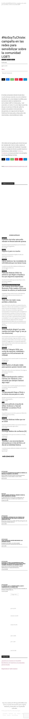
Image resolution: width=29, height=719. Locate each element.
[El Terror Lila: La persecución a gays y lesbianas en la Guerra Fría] (14, 577)
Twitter (20, 151)
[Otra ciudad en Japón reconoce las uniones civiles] (14, 531)
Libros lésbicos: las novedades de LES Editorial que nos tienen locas (14, 262)
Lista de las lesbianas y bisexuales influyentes (11, 284)
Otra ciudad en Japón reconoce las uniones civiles (12, 541)
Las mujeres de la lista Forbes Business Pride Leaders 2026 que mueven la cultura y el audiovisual (14, 288)
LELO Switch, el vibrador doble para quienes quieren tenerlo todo (14, 366)
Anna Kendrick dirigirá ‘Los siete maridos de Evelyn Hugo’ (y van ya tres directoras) (14, 331)
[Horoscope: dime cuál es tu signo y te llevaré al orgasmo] (5, 614)
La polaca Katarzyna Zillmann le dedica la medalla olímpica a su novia (14, 473)
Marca (3, 69)
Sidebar (13, 59)
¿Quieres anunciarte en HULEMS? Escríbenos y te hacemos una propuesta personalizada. (13, 662)
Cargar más (14, 594)
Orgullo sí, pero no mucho (11, 251)
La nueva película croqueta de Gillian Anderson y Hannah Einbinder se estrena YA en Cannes (12, 407)
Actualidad (6, 3)
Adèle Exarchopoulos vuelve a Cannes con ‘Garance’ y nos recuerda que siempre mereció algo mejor (13, 379)
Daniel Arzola (17, 166)
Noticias (8, 59)
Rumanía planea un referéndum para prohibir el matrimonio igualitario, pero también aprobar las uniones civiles (13, 563)
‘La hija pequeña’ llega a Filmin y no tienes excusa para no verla (13, 393)
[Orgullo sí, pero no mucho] (5, 641)
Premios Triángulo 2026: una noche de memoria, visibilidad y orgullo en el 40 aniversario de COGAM (13, 352)
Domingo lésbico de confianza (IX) (14, 431)
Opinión (3, 249)
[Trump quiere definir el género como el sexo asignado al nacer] (14, 486)
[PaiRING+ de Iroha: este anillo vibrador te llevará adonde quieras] (5, 634)
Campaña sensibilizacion (9, 166)
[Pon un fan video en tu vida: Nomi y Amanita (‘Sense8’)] (5, 607)
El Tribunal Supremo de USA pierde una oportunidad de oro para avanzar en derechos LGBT (13, 518)
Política (4, 493)
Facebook (4, 153)
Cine (3, 375)
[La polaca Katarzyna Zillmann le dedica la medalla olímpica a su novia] (14, 464)
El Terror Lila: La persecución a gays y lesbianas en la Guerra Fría (13, 586)
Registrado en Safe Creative (9, 668)
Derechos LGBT (23, 166)
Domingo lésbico (5, 429)
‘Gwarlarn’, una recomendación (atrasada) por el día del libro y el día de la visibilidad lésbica (13, 443)
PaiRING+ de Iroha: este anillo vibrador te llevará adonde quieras (14, 240)
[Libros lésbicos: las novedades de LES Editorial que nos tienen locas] (5, 649)
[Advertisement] (14, 20)
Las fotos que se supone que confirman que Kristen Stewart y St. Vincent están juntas (18, 621)
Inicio (3, 3)
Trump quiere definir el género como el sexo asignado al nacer (13, 495)
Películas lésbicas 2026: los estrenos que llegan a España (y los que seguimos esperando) (13, 274)
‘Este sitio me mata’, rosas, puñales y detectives (11, 301)
